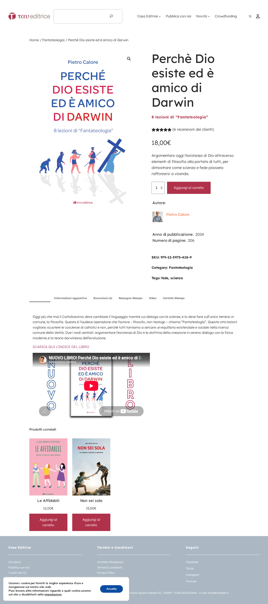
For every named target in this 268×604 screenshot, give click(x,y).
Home (34, 40)
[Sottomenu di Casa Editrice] (160, 16)
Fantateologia (53, 40)
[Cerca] (111, 16)
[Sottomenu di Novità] (209, 16)
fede (164, 278)
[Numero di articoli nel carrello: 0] (250, 16)
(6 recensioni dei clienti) (193, 129)
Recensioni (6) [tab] (102, 298)
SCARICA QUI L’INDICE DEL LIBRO (61, 347)
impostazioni (53, 594)
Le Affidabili (48, 500)
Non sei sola (91, 500)
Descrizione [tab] (40, 298)
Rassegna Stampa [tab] (131, 298)
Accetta (111, 589)
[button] (129, 59)
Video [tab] (153, 298)
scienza (176, 278)
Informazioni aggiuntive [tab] (70, 298)
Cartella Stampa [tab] (174, 298)
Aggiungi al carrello (189, 188)
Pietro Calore (177, 214)
